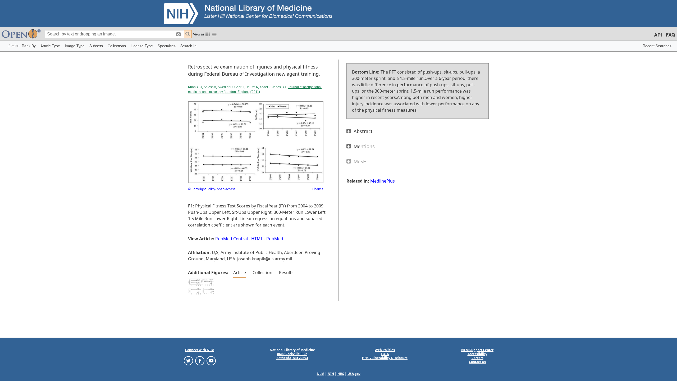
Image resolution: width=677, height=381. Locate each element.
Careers (477, 358)
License (317, 189)
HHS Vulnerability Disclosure (385, 358)
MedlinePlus (382, 181)
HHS (340, 373)
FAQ (670, 34)
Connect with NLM (199, 350)
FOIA (385, 354)
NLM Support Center (477, 350)
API (658, 34)
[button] (29, 45)
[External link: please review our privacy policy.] (188, 360)
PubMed (274, 239)
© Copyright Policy (201, 189)
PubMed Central (231, 239)
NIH (331, 373)
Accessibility (477, 354)
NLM (320, 373)
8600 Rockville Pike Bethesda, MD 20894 (292, 356)
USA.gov (353, 373)
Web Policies (385, 350)
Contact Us (477, 362)
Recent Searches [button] (657, 45)
